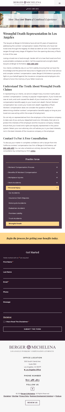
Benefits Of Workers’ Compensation (22, 172)
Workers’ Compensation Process (21, 167)
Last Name (7, 272)
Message (6, 302)
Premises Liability (15, 213)
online (33, 151)
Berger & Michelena (28, 393)
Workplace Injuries (15, 178)
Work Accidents (14, 183)
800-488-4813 (33, 9)
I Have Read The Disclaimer (17, 322)
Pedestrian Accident (17, 208)
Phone (5, 292)
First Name (8, 262)
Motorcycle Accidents (17, 203)
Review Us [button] (33, 403)
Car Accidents (14, 193)
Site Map (15, 396)
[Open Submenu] (57, 167)
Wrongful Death (15, 224)
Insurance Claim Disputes (19, 198)
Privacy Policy (24, 396)
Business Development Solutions (41, 396)
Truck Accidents (15, 218)
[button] (59, 3)
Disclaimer (7, 317)
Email (6, 282)
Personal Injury (14, 188)
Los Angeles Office (33, 370)
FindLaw (58, 396)
